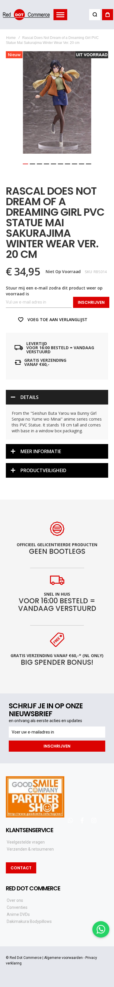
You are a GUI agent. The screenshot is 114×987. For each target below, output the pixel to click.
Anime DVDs (18, 914)
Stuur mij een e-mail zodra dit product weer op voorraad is (54, 291)
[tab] (57, 397)
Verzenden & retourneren (30, 849)
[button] (25, 164)
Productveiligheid (43, 470)
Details (29, 397)
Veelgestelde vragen (26, 842)
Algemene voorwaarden (63, 958)
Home (11, 38)
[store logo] (26, 14)
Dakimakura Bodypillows (29, 921)
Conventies (17, 907)
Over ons (15, 900)
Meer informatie (40, 451)
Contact (21, 868)
